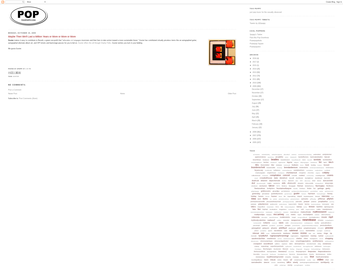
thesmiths (256, 254)
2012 (255, 76)
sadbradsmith (329, 236)
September (256, 100)
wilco (289, 262)
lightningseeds (329, 207)
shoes (321, 238)
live (259, 209)
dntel (313, 180)
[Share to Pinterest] (19, 72)
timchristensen (320, 254)
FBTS (278, 186)
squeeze (284, 244)
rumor (320, 236)
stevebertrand (311, 244)
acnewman (256, 154)
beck (304, 160)
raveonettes (310, 231)
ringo (326, 233)
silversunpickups (266, 241)
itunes (265, 199)
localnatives (273, 209)
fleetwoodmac (259, 188)
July (254, 107)
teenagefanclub (308, 246)
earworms (276, 183)
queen (270, 230)
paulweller (280, 225)
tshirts (279, 260)
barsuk (327, 157)
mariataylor (269, 212)
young (290, 265)
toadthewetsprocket (275, 257)
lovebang (291, 209)
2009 (255, 86)
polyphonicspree (310, 228)
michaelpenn (308, 215)
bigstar (289, 162)
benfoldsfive (327, 160)
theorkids (291, 251)
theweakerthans (302, 254)
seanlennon (271, 238)
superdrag (265, 246)
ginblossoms (266, 191)
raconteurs (278, 231)
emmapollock (319, 183)
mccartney (278, 214)
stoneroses (327, 244)
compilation (275, 175)
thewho (311, 254)
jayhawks (304, 199)
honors (261, 196)
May (254, 114)
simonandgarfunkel (281, 241)
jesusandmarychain (274, 202)
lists (254, 209)
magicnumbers (310, 209)
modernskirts (285, 217)
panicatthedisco (326, 223)
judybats (253, 204)
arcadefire (279, 157)
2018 (255, 58)
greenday (256, 193)
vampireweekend (299, 260)
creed (256, 178)
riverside (254, 236)
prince (256, 230)
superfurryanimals (277, 246)
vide (314, 260)
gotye (321, 191)
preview (329, 228)
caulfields (327, 170)
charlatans (281, 173)
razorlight (319, 230)
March (254, 120)
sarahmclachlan (258, 238)
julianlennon (263, 204)
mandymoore (327, 209)
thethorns (273, 254)
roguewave (304, 236)
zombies (307, 265)
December (256, 89)
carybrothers (319, 170)
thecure (285, 249)
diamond (291, 180)
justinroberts (283, 204)
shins (306, 238)
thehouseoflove (259, 251)
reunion (295, 233)
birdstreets (314, 162)
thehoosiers (326, 249)
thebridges (258, 249)
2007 (255, 135)
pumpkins (263, 230)
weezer (266, 262)
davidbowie (299, 178)
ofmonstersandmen (296, 223)
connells (294, 175)
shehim (299, 238)
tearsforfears (297, 246)
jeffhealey (313, 199)
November (256, 93)
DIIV (301, 180)
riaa (310, 233)
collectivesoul (255, 175)
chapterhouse (271, 173)
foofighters (271, 188)
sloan (292, 241)
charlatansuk (291, 173)
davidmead (318, 178)
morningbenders (314, 217)
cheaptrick (302, 173)
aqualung (271, 157)
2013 (255, 72)
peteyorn (265, 228)
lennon (312, 206)
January (255, 127)
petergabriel (256, 228)
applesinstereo (260, 157)
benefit (309, 160)
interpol (317, 196)
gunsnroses (288, 193)
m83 (302, 209)
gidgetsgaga (255, 191)
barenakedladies (316, 157)
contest (302, 175)
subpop (256, 246)
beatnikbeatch (285, 160)
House (267, 196)
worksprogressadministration (309, 262)
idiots (280, 196)
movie (324, 217)
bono (301, 165)
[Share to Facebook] (17, 72)
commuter (265, 175)
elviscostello (309, 183)
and (72, 40)
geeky (328, 188)
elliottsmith (291, 183)
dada (276, 178)
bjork (325, 162)
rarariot (302, 230)
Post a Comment (14, 90)
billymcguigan (304, 162)
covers (330, 175)
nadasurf (271, 220)
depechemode (274, 181)
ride (314, 233)
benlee (266, 162)
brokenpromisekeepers (317, 167)
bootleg (313, 165)
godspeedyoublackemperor (300, 191)
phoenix (274, 228)
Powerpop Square (256, 44)
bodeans (295, 165)
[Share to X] (14, 72)
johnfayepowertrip (288, 201)
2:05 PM (28, 69)
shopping (329, 238)
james (275, 199)
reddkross (327, 230)
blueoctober (265, 165)
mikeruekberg (325, 214)
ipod (259, 199)
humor (274, 196)
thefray (292, 249)
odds (287, 223)
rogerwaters (295, 236)
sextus (280, 238)
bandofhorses (303, 157)
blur (272, 165)
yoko (276, 265)
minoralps (264, 217)
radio (285, 230)
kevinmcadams (315, 204)
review (303, 233)
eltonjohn (300, 183)
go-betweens (285, 191)
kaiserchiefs (293, 204)
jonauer (306, 202)
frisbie (309, 188)
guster (16, 76)
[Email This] (9, 72)
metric (293, 215)
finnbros (284, 186)
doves (319, 180)
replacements (276, 233)
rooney (313, 236)
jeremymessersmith (258, 202)
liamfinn (319, 207)
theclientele (277, 249)
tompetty (288, 257)
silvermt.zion (254, 241)
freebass (302, 188)
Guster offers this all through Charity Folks (94, 43)
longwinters (283, 209)
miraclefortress (273, 217)
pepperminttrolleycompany (310, 225)
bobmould (287, 165)
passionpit (256, 225)
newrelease (309, 219)
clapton (318, 173)
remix (267, 233)
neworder (286, 220)
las (282, 207)
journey (332, 201)
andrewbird (317, 154)
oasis (281, 223)
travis (266, 260)
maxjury (269, 214)
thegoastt (299, 249)
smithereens (318, 241)
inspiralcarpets (308, 196)
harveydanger (321, 193)
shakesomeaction (289, 238)
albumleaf (287, 154)
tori (302, 257)
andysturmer (327, 154)
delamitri (264, 181)
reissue (256, 233)
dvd (253, 183)
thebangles (326, 246)
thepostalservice (324, 251)
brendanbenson (291, 167)
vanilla (309, 260)
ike (285, 196)
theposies (312, 251)
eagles (269, 183)
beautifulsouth (296, 160)
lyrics (297, 209)
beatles (275, 159)
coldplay (325, 172)
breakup (279, 167)
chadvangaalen (260, 173)
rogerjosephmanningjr (279, 236)
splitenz (277, 244)
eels (284, 183)
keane (300, 204)
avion (286, 157)
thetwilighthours (282, 254)
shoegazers (314, 238)
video (320, 259)
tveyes (285, 260)
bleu (257, 165)
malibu (318, 209)
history (330, 194)
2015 (255, 65)
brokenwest (329, 167)
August (255, 103)
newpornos (296, 220)
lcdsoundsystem (290, 207)
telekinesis (318, 246)
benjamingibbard (256, 162)
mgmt (299, 214)
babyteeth (293, 157)
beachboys (257, 160)
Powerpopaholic (256, 41)
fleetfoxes (329, 186)
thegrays (306, 249)
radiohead (293, 230)
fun (314, 188)
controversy (310, 175)
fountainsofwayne (284, 188)
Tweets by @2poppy (258, 23)
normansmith (257, 223)
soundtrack (268, 244)
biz (320, 162)
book (307, 165)
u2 (291, 260)
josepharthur (323, 202)
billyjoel (296, 162)
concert (286, 175)
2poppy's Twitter (256, 34)
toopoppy (296, 257)
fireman (300, 186)
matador (285, 212)
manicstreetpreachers (257, 212)
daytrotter (327, 178)
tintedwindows (260, 257)
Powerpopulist (255, 47)
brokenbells (303, 168)
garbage (321, 188)
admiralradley (266, 154)
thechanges (267, 249)
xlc (332, 262)
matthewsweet (319, 212)
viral (332, 260)
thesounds (265, 254)
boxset (326, 165)
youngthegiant (298, 265)
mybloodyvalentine (258, 220)
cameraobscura (287, 170)
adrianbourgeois (277, 154)
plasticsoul (292, 228)
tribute (273, 260)
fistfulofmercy (309, 186)
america (294, 154)
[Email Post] (21, 72)
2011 (255, 79)
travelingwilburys (256, 260)
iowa (253, 198)
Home (122, 94)
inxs (332, 196)
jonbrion (313, 201)
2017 (255, 62)
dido (296, 180)
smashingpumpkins (303, 241)
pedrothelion (296, 225)
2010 (255, 83)
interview (325, 196)
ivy (270, 199)
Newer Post (12, 94)
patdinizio (265, 225)
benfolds (317, 159)
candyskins (309, 170)
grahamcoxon (329, 191)
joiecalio (299, 202)
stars (291, 244)
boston (320, 165)
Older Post (232, 94)
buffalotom (277, 170)
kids (332, 204)
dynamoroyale (261, 183)
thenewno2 (282, 251)
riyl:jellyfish (263, 236)
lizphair (265, 209)
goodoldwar (314, 191)
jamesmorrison (295, 199)
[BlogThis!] (12, 72)
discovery (307, 180)
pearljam (287, 225)
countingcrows (320, 175)
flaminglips (320, 186)
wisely (295, 262)
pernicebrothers (326, 225)
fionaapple (292, 186)
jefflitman (321, 199)
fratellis (295, 188)
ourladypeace (308, 223)
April (254, 117)
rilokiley (319, 233)
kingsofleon (261, 207)
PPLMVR (320, 228)
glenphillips (276, 191)
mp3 (331, 217)
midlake (317, 214)
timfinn (329, 254)
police (299, 228)
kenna (307, 204)
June (254, 110)
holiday (253, 196)
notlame (266, 223)
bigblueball (281, 162)
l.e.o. (277, 207)
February (255, 124)
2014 (255, 69)
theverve (292, 254)
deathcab (255, 181)
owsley (317, 223)
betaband (274, 162)
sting (319, 244)
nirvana (320, 220)
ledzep (299, 207)
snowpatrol (257, 244)
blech (331, 162)
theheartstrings (315, 249)
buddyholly (268, 170)
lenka (305, 207)
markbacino (277, 212)
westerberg (281, 262)
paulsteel (272, 225)
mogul (294, 217)
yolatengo (283, 265)
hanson (303, 193)
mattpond (331, 212)
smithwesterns (329, 241)
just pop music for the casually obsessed (266, 12)
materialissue (294, 212)
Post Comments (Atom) (28, 98)
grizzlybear (265, 193)
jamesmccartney (284, 199)
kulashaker (270, 207)
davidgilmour (309, 178)
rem (262, 233)
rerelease (286, 233)
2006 (255, 139)
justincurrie (273, 204)
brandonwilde (271, 167)
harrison (311, 193)
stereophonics (299, 244)
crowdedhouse (266, 178)
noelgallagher (329, 220)
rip (331, 233)
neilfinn (279, 220)
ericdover (254, 186)
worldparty (325, 262)
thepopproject (301, 251)
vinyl (327, 260)
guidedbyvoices (277, 194)
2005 (255, 142)
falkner (272, 186)
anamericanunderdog (305, 154)
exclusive (263, 186)
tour (312, 256)
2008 (255, 132)
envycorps (329, 183)
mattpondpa (259, 214)
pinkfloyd (283, 228)
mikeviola (256, 217)
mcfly (287, 214)
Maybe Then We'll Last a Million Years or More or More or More (42, 36)
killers (253, 207)
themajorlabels (271, 251)
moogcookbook (302, 217)
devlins (284, 180)
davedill (291, 178)
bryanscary (259, 170)
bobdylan (279, 165)
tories (306, 257)
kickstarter (325, 204)
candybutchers (299, 170)
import (299, 196)
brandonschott (258, 167)
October (255, 96)
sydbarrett (288, 246)
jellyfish (330, 199)
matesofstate (306, 212)
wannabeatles (256, 262)
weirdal (273, 262)
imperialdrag (291, 196)
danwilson (283, 178)
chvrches (311, 173)
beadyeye (266, 160)
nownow (274, 223)
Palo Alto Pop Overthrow (259, 38)
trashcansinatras (322, 257)
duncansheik (328, 181)
